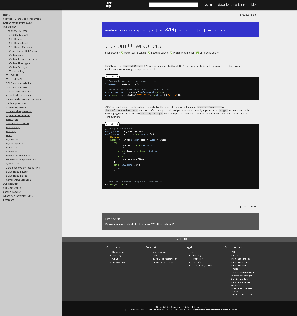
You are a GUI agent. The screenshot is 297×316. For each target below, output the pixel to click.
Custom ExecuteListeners (23, 59)
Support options (159, 252)
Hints (9, 135)
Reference (8, 199)
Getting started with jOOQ (17, 22)
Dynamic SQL (13, 127)
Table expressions (16, 103)
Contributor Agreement (202, 265)
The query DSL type (17, 30)
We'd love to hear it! (163, 223)
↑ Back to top (181, 239)
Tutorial (234, 255)
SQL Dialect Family (19, 42)
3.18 (179, 30)
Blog (254, 4)
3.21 (152, 30)
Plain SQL (11, 131)
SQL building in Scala (16, 175)
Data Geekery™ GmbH (180, 307)
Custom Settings (18, 67)
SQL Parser (12, 139)
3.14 (208, 30)
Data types (12, 119)
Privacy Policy (197, 259)
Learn (208, 4)
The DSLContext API (17, 34)
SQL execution (10, 183)
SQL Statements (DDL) (18, 87)
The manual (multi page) (241, 262)
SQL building (9, 26)
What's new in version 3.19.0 (18, 195)
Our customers (118, 252)
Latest (145, 30)
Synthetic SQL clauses (17, 123)
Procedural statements (18, 95)
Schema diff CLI (14, 151)
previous (245, 14)
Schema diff (12, 147)
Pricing (231, 4)
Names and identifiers (18, 155)
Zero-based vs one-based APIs (23, 167)
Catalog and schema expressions (23, 99)
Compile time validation (18, 179)
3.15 (201, 30)
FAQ (233, 252)
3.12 (222, 30)
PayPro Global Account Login (164, 259)
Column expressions (17, 107)
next (253, 14)
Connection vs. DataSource (23, 50)
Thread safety (16, 71)
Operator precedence (18, 115)
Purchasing (196, 255)
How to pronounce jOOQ (242, 294)
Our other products (239, 279)
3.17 (186, 30)
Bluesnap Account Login (162, 262)
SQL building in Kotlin (17, 171)
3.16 (193, 30)
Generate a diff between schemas (241, 289)
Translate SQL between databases (241, 283)
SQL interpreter (14, 143)
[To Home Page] (108, 7)
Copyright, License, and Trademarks (22, 18)
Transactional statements (20, 91)
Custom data (16, 54)
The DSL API (12, 75)
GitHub (115, 259)
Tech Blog (116, 255)
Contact (155, 255)
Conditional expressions (19, 111)
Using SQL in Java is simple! (243, 272)
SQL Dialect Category (20, 46)
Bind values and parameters (21, 159)
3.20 (160, 30)
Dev (130, 30)
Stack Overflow (118, 262)
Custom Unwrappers (20, 63)
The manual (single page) (242, 259)
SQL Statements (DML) (18, 83)
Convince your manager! (241, 275)
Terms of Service (199, 262)
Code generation (12, 187)
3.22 (135, 30)
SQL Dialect (15, 38)
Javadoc (234, 269)
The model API (14, 79)
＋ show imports (112, 77)
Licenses (195, 252)
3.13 (215, 30)
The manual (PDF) (238, 265)
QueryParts (12, 163)
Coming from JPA (12, 191)
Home (6, 14)
